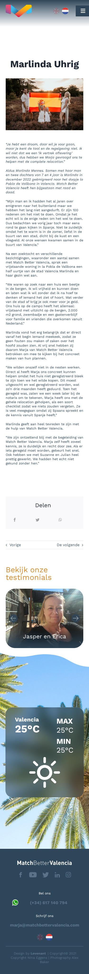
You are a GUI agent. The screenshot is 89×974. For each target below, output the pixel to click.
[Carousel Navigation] (45, 618)
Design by (30, 953)
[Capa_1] (26, 11)
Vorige (15, 545)
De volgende (68, 545)
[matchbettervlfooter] (44, 862)
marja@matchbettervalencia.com (44, 924)
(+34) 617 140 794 (48, 902)
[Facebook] (14, 520)
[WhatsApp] (60, 520)
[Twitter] (37, 520)
